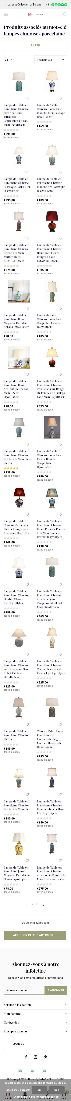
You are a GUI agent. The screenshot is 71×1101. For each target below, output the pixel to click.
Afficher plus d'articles (33, 935)
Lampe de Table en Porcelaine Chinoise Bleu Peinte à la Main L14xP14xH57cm (50, 807)
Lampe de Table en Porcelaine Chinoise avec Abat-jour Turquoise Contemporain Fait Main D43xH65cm (16, 115)
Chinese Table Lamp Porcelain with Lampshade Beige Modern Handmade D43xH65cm (50, 739)
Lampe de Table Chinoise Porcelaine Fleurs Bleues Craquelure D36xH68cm (49, 459)
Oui (39, 1090)
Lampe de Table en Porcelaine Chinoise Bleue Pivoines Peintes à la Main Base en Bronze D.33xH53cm (51, 529)
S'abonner (56, 990)
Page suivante (43, 905)
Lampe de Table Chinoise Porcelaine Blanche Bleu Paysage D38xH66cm (51, 111)
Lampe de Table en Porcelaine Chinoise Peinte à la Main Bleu (17, 805)
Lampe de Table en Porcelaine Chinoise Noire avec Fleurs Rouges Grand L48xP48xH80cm (49, 253)
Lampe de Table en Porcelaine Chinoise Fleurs (16, 735)
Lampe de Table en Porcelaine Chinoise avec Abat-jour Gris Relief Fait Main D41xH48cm (16, 669)
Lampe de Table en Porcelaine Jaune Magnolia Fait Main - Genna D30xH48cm (17, 873)
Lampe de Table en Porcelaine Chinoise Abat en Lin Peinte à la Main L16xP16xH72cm (51, 873)
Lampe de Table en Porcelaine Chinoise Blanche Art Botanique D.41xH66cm (51, 184)
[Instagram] (35, 1057)
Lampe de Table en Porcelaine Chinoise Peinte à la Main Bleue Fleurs (18, 457)
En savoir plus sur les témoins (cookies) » (36, 1097)
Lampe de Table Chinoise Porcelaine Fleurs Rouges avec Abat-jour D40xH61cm (18, 527)
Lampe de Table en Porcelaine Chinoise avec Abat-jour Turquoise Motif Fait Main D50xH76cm (49, 599)
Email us (18, 1043)
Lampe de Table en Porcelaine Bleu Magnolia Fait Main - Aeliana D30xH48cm (17, 321)
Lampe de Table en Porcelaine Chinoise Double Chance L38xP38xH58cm (16, 597)
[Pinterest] (45, 1057)
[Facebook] (26, 1057)
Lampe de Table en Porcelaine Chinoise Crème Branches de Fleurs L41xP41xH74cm (51, 667)
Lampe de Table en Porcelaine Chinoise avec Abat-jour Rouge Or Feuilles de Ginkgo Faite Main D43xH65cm (51, 389)
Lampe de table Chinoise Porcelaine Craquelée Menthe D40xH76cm (49, 321)
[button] (5, 14)
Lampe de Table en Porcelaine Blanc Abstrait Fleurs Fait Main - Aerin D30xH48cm (16, 389)
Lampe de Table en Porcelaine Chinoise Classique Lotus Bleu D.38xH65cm (17, 184)
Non (56, 1090)
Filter (35, 45)
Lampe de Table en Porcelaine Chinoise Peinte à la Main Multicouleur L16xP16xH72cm (16, 253)
